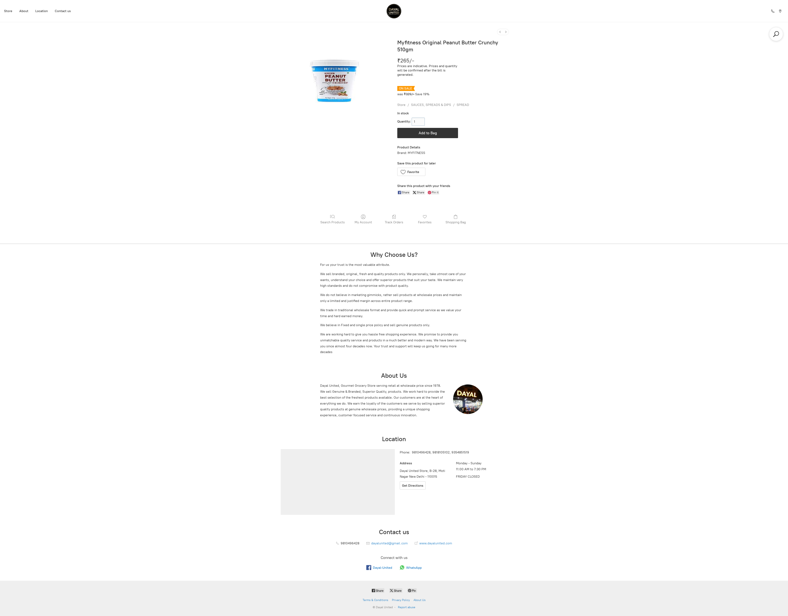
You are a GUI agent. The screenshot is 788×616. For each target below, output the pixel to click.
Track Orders (394, 222)
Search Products (332, 222)
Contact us (63, 11)
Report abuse (406, 607)
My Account (363, 222)
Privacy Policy (401, 600)
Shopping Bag (456, 222)
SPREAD (463, 105)
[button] (411, 172)
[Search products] (776, 34)
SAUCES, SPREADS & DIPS (431, 105)
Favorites (425, 222)
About (23, 11)
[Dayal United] (394, 11)
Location (41, 11)
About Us (419, 600)
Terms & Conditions (375, 600)
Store (8, 11)
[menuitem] (500, 32)
